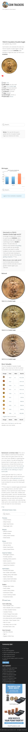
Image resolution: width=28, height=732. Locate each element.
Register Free (6, 416)
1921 (10, 381)
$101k (22, 397)
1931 (10, 389)
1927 (10, 377)
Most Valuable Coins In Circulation (11, 607)
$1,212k (22, 377)
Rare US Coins (6, 622)
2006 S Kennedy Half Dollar (10, 668)
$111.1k (22, 393)
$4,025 (11, 96)
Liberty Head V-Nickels (9, 535)
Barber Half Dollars (8, 576)
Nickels (4, 529)
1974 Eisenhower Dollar (9, 681)
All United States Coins (9, 510)
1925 (10, 405)
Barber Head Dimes (8, 547)
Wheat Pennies (7, 522)
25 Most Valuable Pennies (9, 609)
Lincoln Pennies (7, 519)
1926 (10, 413)
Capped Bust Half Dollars (9, 581)
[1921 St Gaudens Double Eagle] (4, 381)
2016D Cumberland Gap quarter (11, 652)
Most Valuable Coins (8, 605)
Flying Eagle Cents (7, 526)
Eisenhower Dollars (8, 592)
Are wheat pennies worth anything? (12, 618)
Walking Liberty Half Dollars (10, 574)
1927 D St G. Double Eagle (9, 359)
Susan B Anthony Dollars (9, 594)
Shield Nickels (6, 537)
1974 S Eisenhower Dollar (9, 671)
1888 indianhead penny (9, 654)
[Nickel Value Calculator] (14, 695)
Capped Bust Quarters (8, 565)
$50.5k (22, 405)
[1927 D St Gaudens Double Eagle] (4, 377)
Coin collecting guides (8, 650)
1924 (7, 83)
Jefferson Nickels (7, 531)
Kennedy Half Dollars (8, 570)
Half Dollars (5, 569)
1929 (10, 409)
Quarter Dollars (7, 553)
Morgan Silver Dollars (8, 586)
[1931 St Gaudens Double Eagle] (4, 397)
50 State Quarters (7, 556)
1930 (10, 385)
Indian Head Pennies (8, 524)
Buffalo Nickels (7, 533)
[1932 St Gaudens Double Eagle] (4, 401)
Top (3, 507)
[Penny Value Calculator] (14, 717)
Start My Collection (8, 632)
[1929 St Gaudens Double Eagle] (4, 409)
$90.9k (22, 401)
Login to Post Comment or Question (12, 196)
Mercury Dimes (7, 545)
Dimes (4, 541)
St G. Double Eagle (11, 86)
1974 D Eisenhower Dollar (9, 678)
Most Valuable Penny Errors (10, 616)
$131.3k (22, 381)
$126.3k (22, 385)
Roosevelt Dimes (7, 543)
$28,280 (22, 413)
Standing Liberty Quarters (9, 559)
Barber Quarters (7, 561)
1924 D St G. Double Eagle (9, 330)
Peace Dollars (6, 588)
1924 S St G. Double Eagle (8, 301)
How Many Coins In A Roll (9, 624)
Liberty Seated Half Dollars (10, 579)
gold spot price (17, 478)
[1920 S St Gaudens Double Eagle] (4, 393)
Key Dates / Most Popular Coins (11, 620)
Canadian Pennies (7, 612)
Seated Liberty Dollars (8, 590)
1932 (10, 401)
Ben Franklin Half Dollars (9, 572)
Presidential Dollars (8, 597)
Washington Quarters (8, 554)
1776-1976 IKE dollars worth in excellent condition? (12, 659)
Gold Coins (7, 600)
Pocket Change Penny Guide (10, 614)
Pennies (4, 518)
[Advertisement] (14, 25)
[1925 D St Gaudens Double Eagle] (4, 405)
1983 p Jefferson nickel (9, 656)
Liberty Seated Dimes (8, 549)
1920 (10, 393)
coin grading (18, 245)
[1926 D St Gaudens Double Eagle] (4, 413)
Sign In (5, 634)
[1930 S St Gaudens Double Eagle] (4, 385)
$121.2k (22, 389)
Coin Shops (6, 648)
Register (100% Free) (8, 636)
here (12, 423)
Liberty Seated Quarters (9, 563)
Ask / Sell (5, 662)
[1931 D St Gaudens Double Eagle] (4, 389)
